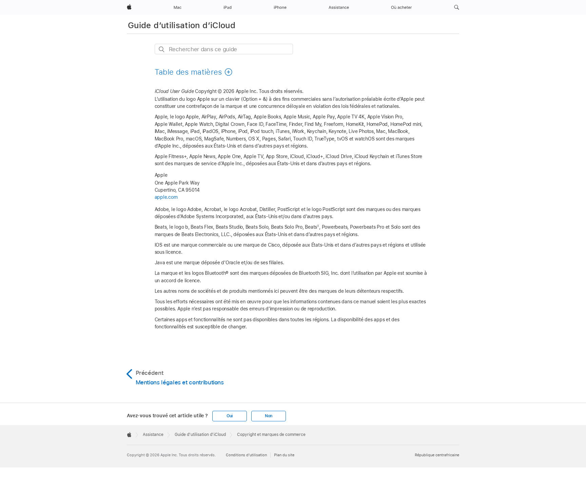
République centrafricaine (437, 455)
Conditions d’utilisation (246, 455)
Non (268, 416)
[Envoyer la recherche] (161, 49)
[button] (456, 7)
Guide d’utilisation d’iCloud (181, 25)
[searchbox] (224, 49)
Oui (230, 416)
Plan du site (284, 455)
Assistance (153, 434)
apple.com (166, 197)
